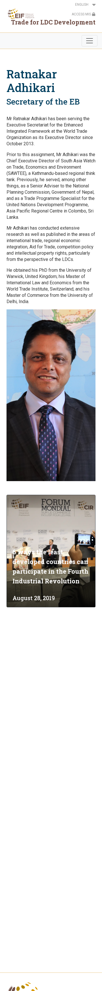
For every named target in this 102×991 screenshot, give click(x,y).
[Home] (19, 14)
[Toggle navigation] (89, 40)
